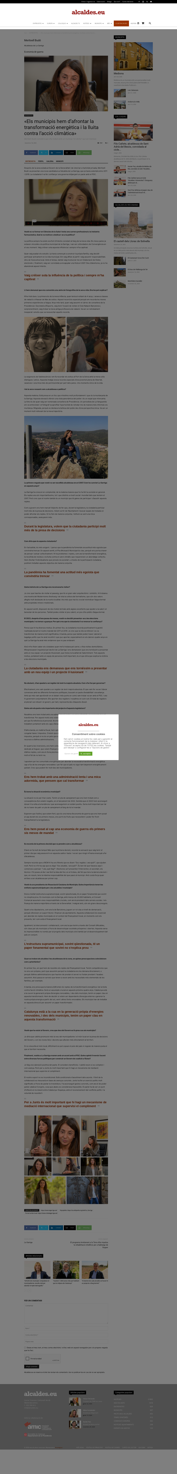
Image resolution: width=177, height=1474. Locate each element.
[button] (150, 23)
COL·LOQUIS (62, 23)
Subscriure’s (101, 2)
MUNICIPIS (98, 23)
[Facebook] (139, 1)
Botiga (109, 2)
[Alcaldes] (88, 12)
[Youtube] (151, 1)
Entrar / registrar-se (88, 2)
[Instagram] (143, 1)
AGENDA (133, 23)
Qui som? (117, 2)
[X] (147, 1)
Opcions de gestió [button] (71, 754)
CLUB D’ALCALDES (121, 23)
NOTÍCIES (86, 23)
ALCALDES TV (75, 23)
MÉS (108, 23)
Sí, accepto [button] (85, 753)
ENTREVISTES (37, 23)
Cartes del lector (127, 2)
